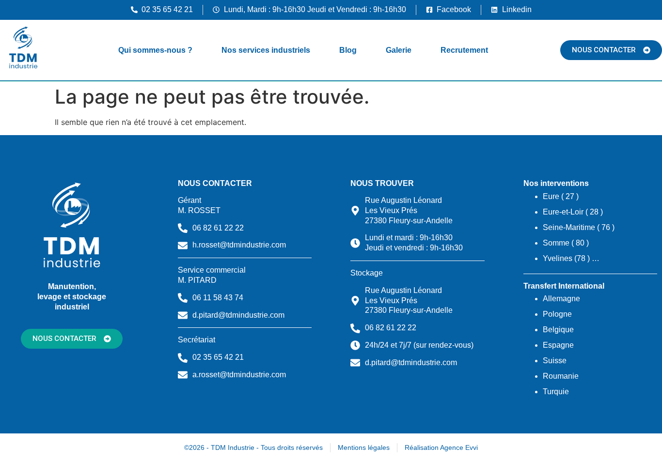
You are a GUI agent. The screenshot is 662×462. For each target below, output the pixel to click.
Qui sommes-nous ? (155, 50)
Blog (348, 50)
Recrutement (464, 50)
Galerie (398, 50)
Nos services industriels (265, 50)
